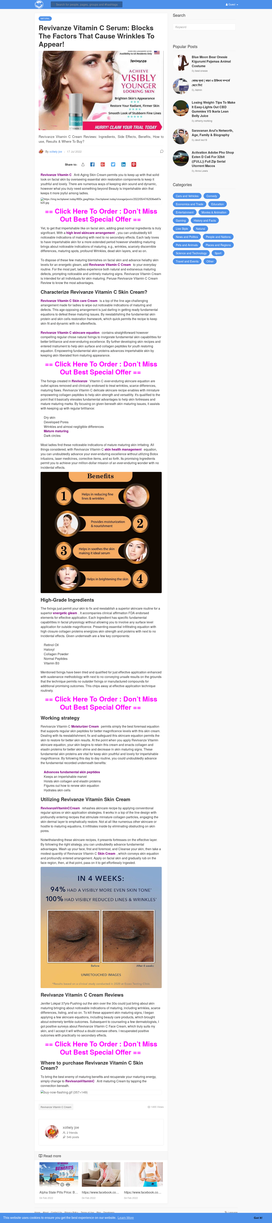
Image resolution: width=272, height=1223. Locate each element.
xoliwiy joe (56, 151)
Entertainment (185, 212)
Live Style (182, 229)
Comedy (211, 196)
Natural (200, 229)
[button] (86, 4)
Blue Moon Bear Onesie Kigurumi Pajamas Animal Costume (211, 61)
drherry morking (203, 120)
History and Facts (205, 220)
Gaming (181, 220)
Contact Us (56, 1212)
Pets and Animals (187, 245)
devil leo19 (201, 139)
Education (217, 204)
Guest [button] (232, 4)
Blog (99, 1212)
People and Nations (218, 237)
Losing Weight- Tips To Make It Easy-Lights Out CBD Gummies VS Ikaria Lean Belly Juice (213, 109)
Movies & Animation (214, 212)
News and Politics (187, 237)
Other (210, 261)
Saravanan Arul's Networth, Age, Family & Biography (212, 132)
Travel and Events (187, 261)
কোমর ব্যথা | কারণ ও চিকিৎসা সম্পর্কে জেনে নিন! (211, 82)
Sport (218, 253)
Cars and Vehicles (187, 196)
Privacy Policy (71, 1212)
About (45, 1212)
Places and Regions (218, 245)
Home (37, 1212)
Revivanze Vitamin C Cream (56, 1107)
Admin (198, 89)
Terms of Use (87, 1212)
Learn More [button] (126, 1217)
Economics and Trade (189, 204)
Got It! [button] (258, 1217)
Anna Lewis (201, 170)
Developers (108, 1212)
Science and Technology (191, 253)
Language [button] (232, 1212)
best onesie (201, 70)
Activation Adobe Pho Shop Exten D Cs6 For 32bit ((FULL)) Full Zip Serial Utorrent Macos (213, 159)
